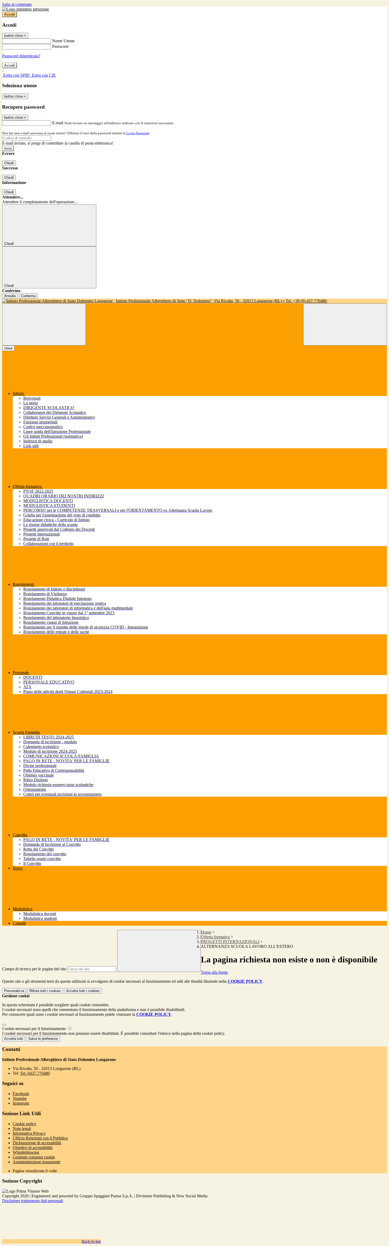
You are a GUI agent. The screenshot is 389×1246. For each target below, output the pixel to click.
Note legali (22, 1128)
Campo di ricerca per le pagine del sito (34, 969)
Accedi (9, 14)
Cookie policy (24, 1124)
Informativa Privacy (29, 1133)
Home (206, 932)
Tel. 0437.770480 (35, 1073)
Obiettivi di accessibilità (32, 1147)
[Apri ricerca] (345, 324)
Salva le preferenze (43, 1039)
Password (60, 46)
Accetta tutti (83, 991)
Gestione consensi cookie (34, 1157)
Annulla (10, 296)
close (8, 348)
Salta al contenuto (17, 4)
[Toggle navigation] (44, 324)
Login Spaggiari (138, 133)
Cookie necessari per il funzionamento (34, 1028)
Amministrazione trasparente (36, 1162)
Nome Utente (63, 41)
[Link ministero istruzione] (25, 9)
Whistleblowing (26, 1152)
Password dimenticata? (21, 56)
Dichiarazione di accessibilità (37, 1143)
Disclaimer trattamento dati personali (32, 1200)
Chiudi (9, 163)
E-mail (57, 123)
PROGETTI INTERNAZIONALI (230, 941)
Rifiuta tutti (45, 991)
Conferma (28, 296)
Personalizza (14, 991)
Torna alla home (214, 972)
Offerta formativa (215, 937)
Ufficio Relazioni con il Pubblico (40, 1138)
